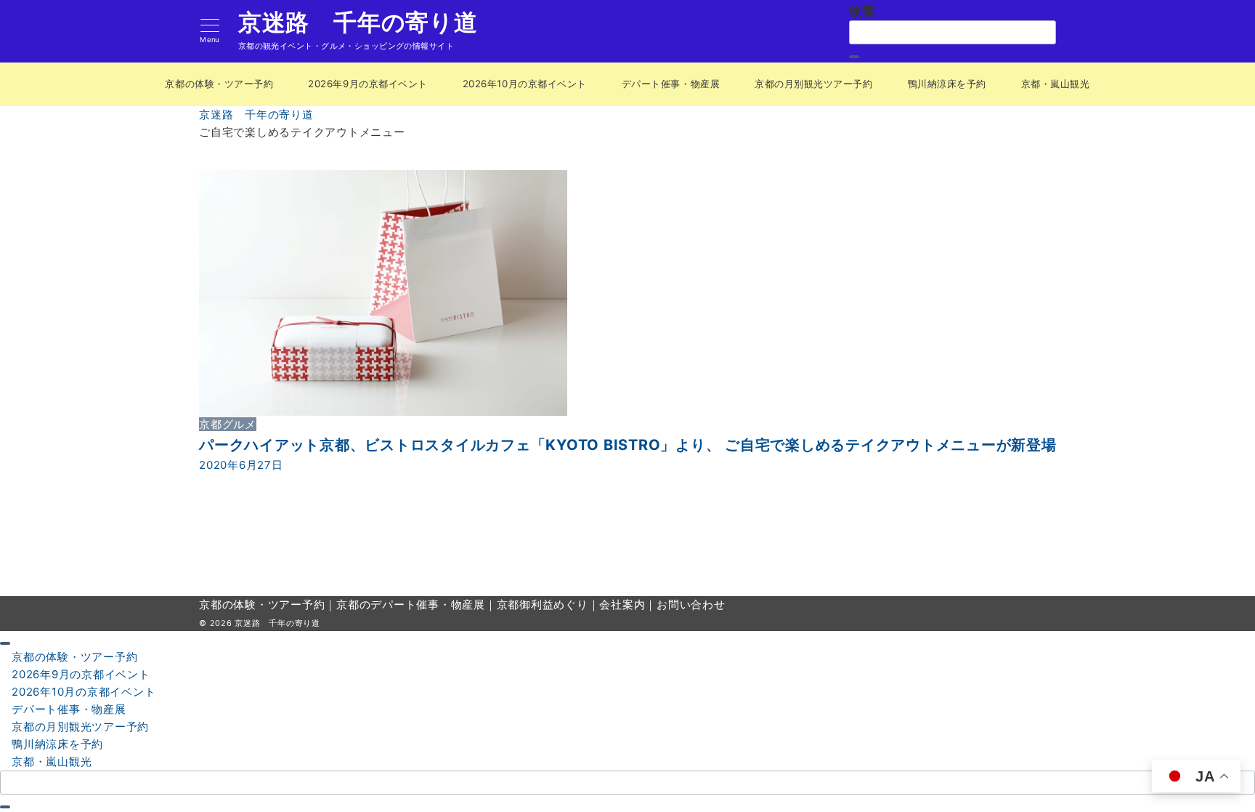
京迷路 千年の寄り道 (358, 22)
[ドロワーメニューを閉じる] (5, 643)
